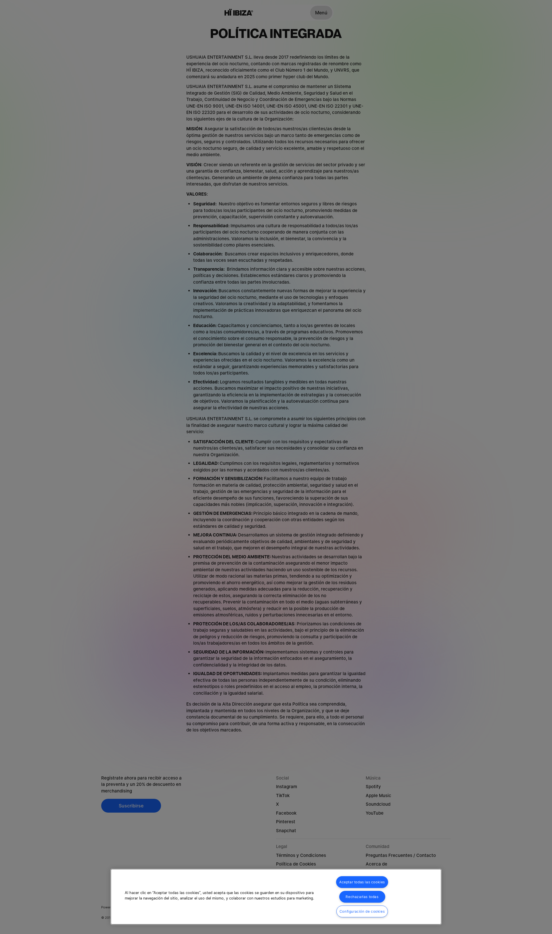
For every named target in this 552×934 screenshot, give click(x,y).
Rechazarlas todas (362, 897)
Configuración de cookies (362, 911)
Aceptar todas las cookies (362, 882)
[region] (276, 897)
